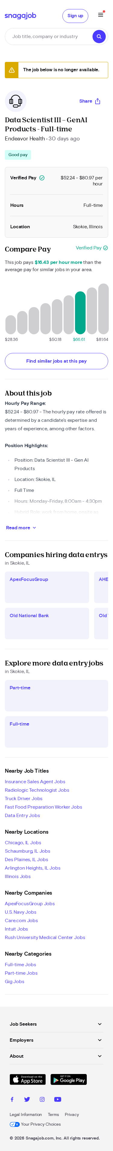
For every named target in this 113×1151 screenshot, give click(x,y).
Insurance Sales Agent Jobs (35, 781)
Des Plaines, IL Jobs (26, 859)
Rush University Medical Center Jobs (45, 937)
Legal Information (26, 1115)
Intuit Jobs (16, 929)
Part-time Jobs (21, 973)
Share (85, 101)
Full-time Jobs (20, 964)
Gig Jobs (14, 981)
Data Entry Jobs (22, 815)
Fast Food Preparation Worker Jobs (43, 807)
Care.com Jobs (21, 920)
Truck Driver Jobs (23, 798)
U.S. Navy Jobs (20, 912)
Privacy (72, 1115)
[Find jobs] (99, 36)
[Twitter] (27, 1100)
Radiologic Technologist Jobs (37, 790)
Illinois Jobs (18, 876)
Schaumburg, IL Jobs (27, 851)
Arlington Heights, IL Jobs (33, 868)
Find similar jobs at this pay (56, 361)
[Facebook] (12, 1100)
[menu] (100, 15)
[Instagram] (42, 1100)
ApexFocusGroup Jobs (30, 903)
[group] (18, 155)
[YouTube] (57, 1100)
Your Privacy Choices (41, 1124)
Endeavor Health (25, 139)
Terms (53, 1115)
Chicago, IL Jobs (23, 842)
